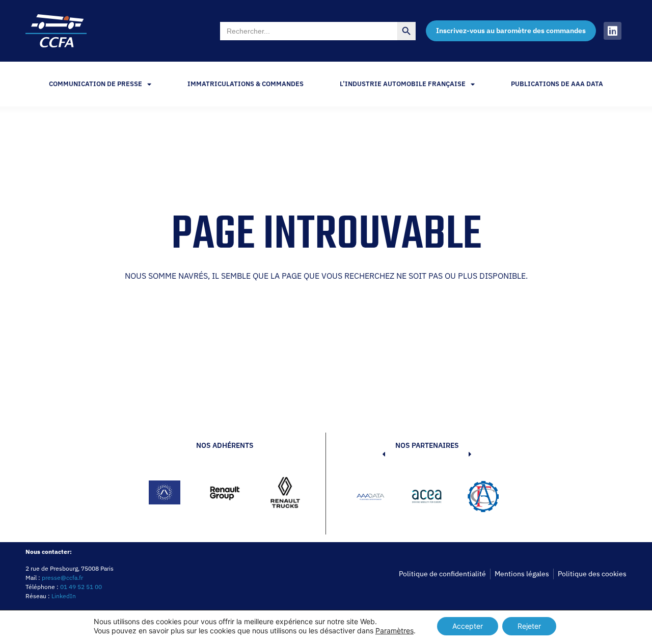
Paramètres (394, 630)
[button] (368, 498)
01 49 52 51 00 (81, 587)
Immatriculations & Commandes (245, 83)
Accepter (467, 626)
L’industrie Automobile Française (403, 83)
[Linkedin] (612, 31)
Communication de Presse (95, 83)
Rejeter (529, 626)
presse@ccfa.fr (62, 577)
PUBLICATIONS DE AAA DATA (557, 83)
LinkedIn (63, 596)
